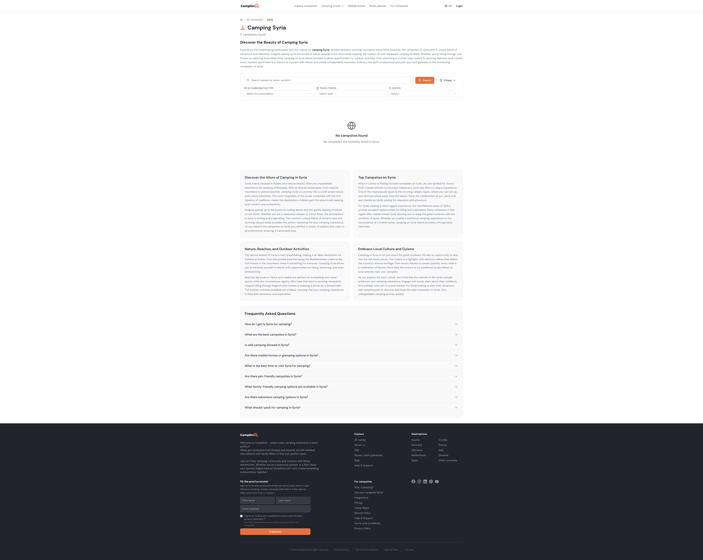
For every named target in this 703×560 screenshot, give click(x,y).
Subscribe (275, 531)
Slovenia (443, 455)
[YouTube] (437, 481)
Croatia (443, 439)
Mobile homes (356, 6)
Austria (416, 439)
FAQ (356, 450)
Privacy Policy (362, 528)
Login (459, 6)
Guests (396, 88)
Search (427, 80)
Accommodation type (260, 88)
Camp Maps (361, 508)
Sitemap (409, 549)
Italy (441, 450)
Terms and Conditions (367, 523)
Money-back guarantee (368, 455)
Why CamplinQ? (364, 487)
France (443, 445)
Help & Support (363, 465)
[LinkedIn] (425, 481)
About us (359, 445)
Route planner (377, 6)
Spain (415, 460)
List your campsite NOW (368, 492)
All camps (360, 439)
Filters (447, 80)
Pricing (358, 502)
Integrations (361, 497)
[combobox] (279, 93)
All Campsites (255, 19)
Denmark (417, 445)
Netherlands (419, 455)
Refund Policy (362, 513)
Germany (417, 450)
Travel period (328, 88)
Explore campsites (306, 6)
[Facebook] (413, 481)
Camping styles (330, 6)
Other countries (448, 460)
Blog (356, 460)
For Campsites (399, 6)
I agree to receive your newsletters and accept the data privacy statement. (273, 520)
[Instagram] (419, 481)
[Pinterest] (431, 481)
